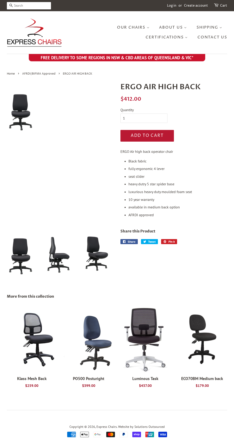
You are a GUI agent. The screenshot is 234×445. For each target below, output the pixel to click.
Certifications (165, 37)
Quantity (127, 110)
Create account (196, 5)
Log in (171, 5)
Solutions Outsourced (149, 427)
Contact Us (212, 37)
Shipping (208, 27)
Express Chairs (106, 427)
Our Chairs (132, 27)
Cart (223, 5)
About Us (171, 27)
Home (11, 74)
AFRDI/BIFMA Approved (39, 74)
